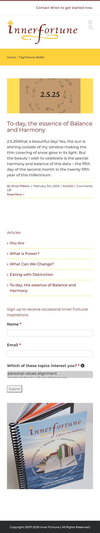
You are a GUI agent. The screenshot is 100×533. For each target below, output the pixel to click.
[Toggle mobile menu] (90, 22)
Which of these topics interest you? (45, 365)
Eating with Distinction (31, 274)
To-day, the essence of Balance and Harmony (50, 126)
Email (14, 345)
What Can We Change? (32, 264)
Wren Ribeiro (20, 186)
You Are (17, 243)
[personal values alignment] (50, 373)
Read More (14, 194)
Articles (68, 186)
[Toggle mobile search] (90, 27)
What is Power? (25, 253)
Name (14, 324)
